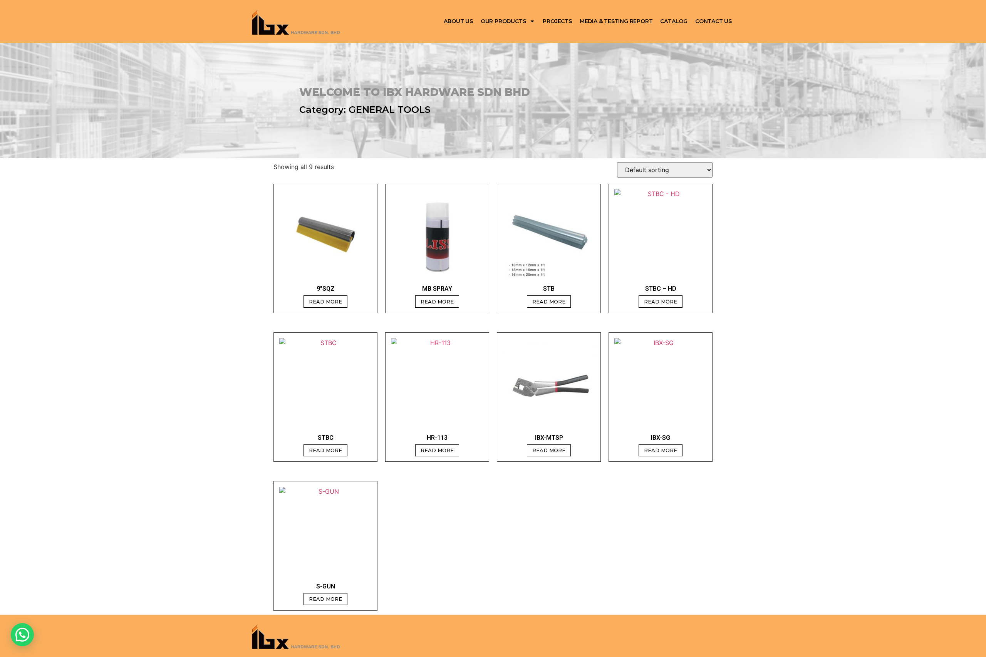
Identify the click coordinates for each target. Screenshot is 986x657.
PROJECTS (557, 21)
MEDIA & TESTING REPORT (616, 21)
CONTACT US (713, 21)
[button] (22, 634)
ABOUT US (458, 21)
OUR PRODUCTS (503, 21)
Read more (325, 301)
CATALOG (674, 21)
